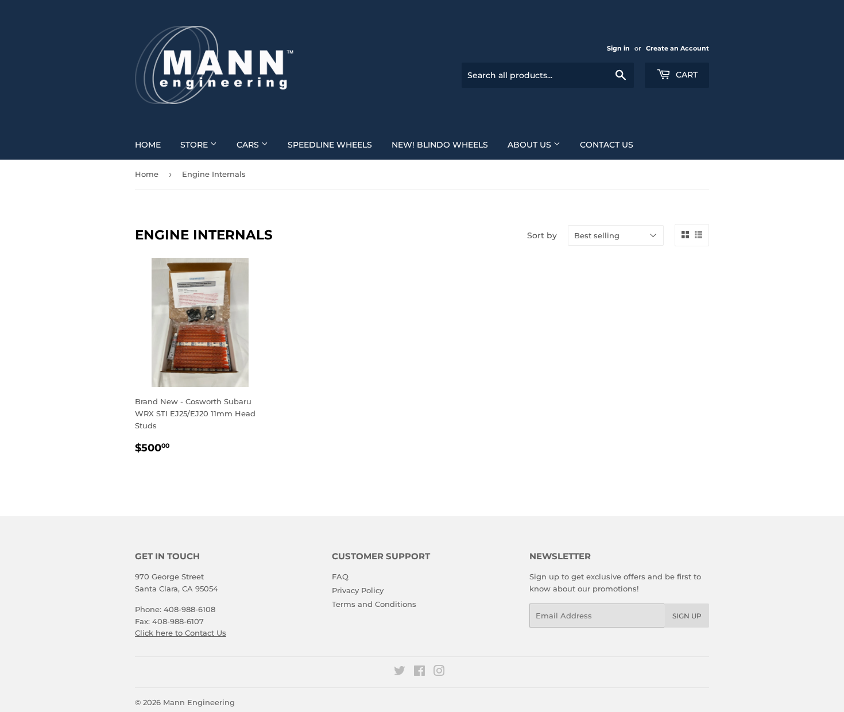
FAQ (340, 576)
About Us (530, 145)
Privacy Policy (358, 590)
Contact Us (606, 145)
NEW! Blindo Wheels (440, 145)
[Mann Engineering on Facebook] (419, 672)
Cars (249, 145)
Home (148, 145)
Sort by (542, 235)
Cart (685, 74)
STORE (195, 145)
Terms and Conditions (374, 604)
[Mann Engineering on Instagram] (439, 672)
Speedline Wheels (330, 145)
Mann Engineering (199, 702)
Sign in (618, 48)
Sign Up (687, 616)
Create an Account (677, 48)
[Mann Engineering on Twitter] (399, 672)
